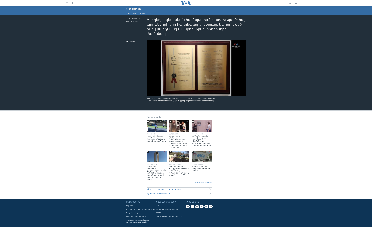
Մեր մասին (130, 206)
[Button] (130, 42)
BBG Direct (159, 213)
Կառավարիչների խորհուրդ (136, 216)
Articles (143, 13)
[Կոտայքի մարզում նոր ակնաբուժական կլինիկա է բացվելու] (202, 156)
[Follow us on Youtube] (197, 206)
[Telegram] (290, 3)
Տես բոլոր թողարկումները (203, 182)
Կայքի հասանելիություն (135, 213)
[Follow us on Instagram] (192, 206)
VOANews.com (160, 206)
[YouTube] (296, 3)
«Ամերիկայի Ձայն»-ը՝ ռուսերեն (167, 209)
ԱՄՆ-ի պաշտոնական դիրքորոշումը (169, 216)
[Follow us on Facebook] (188, 206)
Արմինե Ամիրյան (132, 21)
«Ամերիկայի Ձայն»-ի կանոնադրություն (140, 209)
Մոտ (151, 13)
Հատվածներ (132, 13)
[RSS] (206, 206)
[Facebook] (302, 3)
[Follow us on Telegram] (201, 206)
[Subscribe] (211, 206)
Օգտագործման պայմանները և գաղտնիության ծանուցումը (137, 221)
